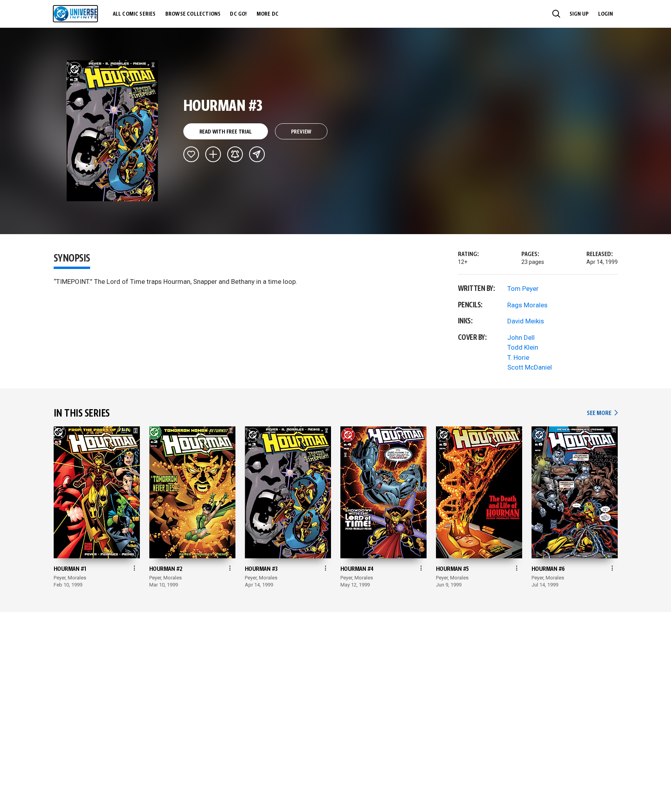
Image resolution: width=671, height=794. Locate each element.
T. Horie (518, 357)
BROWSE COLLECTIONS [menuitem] (193, 14)
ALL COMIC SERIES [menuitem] (134, 14)
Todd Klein (522, 347)
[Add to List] (213, 154)
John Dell (521, 337)
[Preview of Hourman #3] (112, 130)
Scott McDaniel (529, 367)
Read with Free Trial (225, 131)
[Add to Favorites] (191, 154)
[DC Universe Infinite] (75, 14)
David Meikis (525, 321)
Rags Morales (527, 305)
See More (602, 413)
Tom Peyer (523, 288)
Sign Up (579, 14)
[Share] (257, 154)
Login (605, 14)
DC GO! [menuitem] (238, 14)
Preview (301, 131)
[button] (556, 13)
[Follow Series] (235, 154)
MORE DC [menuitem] (268, 14)
